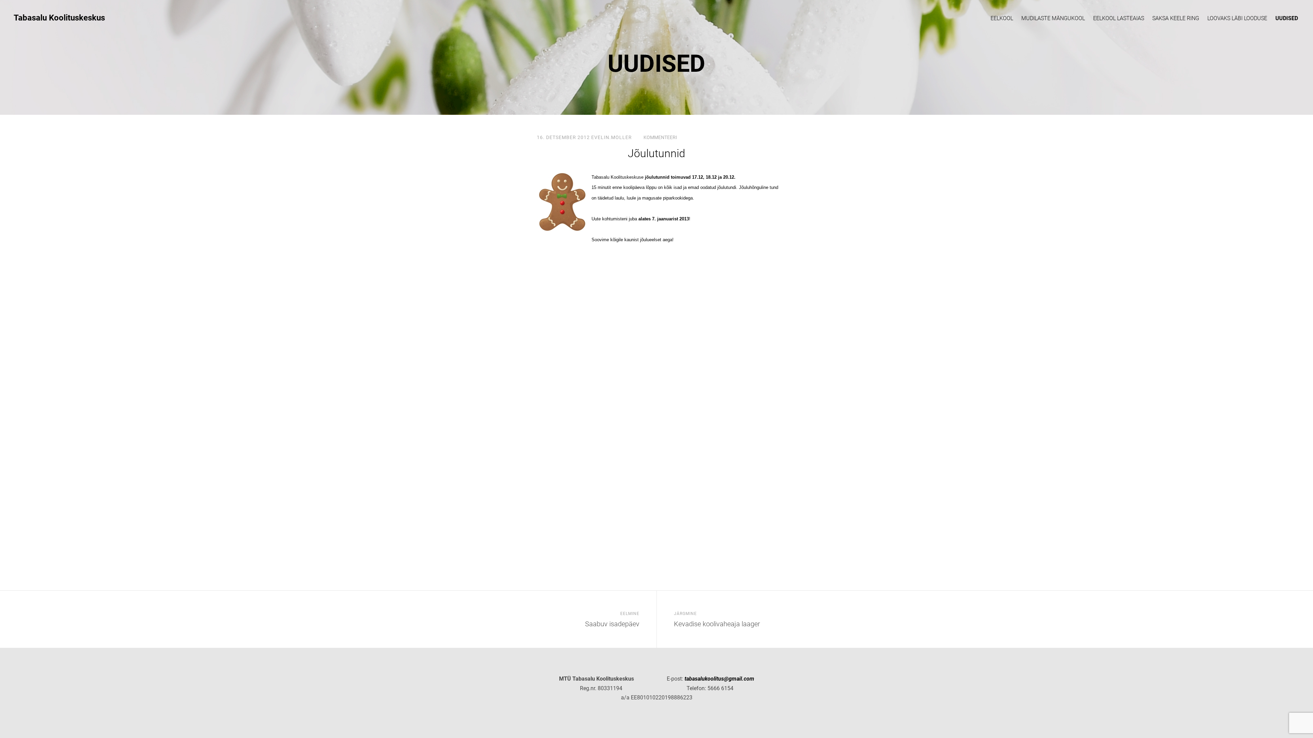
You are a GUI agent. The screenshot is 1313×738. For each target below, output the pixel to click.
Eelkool (1002, 18)
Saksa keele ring (1175, 18)
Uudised (1286, 18)
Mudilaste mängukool (1053, 18)
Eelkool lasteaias (1118, 18)
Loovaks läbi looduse (1237, 18)
